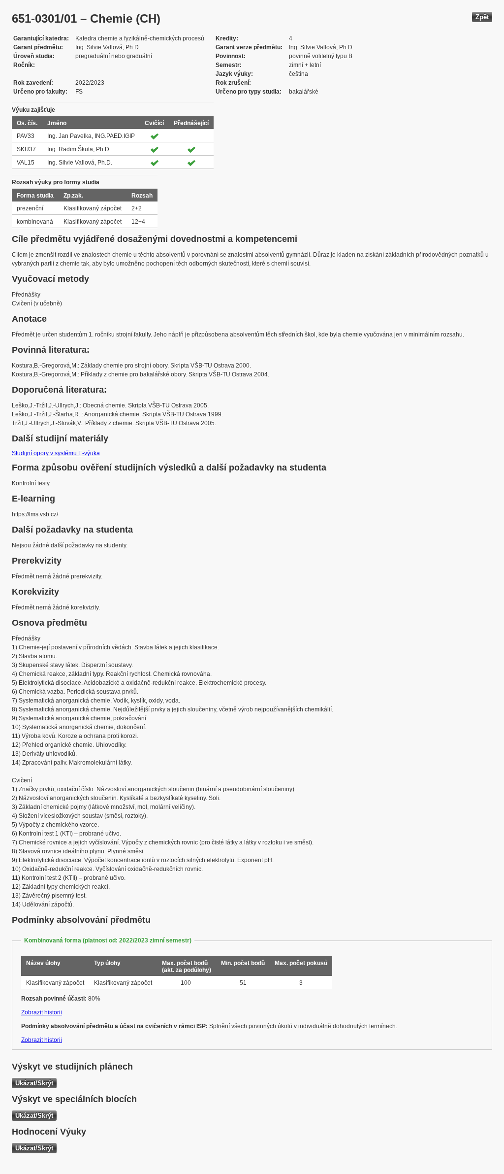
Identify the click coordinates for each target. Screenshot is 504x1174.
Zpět (482, 17)
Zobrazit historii (41, 1012)
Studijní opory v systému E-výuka (56, 453)
